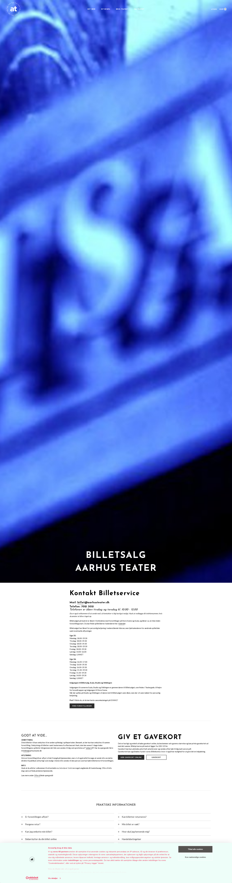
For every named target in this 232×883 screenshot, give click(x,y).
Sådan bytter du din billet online (41, 839)
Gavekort (156, 757)
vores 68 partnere (61, 852)
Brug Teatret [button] (122, 9)
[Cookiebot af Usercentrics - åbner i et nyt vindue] (32, 878)
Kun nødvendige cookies (195, 857)
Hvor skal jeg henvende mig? (136, 831)
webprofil (89, 748)
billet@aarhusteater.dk (93, 602)
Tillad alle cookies (195, 849)
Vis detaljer (53, 878)
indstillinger (73, 860)
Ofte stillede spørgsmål (43, 775)
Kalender (122, 623)
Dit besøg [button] (105, 9)
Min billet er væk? (130, 824)
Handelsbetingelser (131, 839)
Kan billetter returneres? (134, 817)
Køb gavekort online (131, 757)
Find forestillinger (82, 706)
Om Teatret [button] (139, 9)
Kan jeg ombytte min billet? (38, 831)
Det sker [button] (91, 9)
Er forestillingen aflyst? (36, 817)
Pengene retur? (32, 824)
